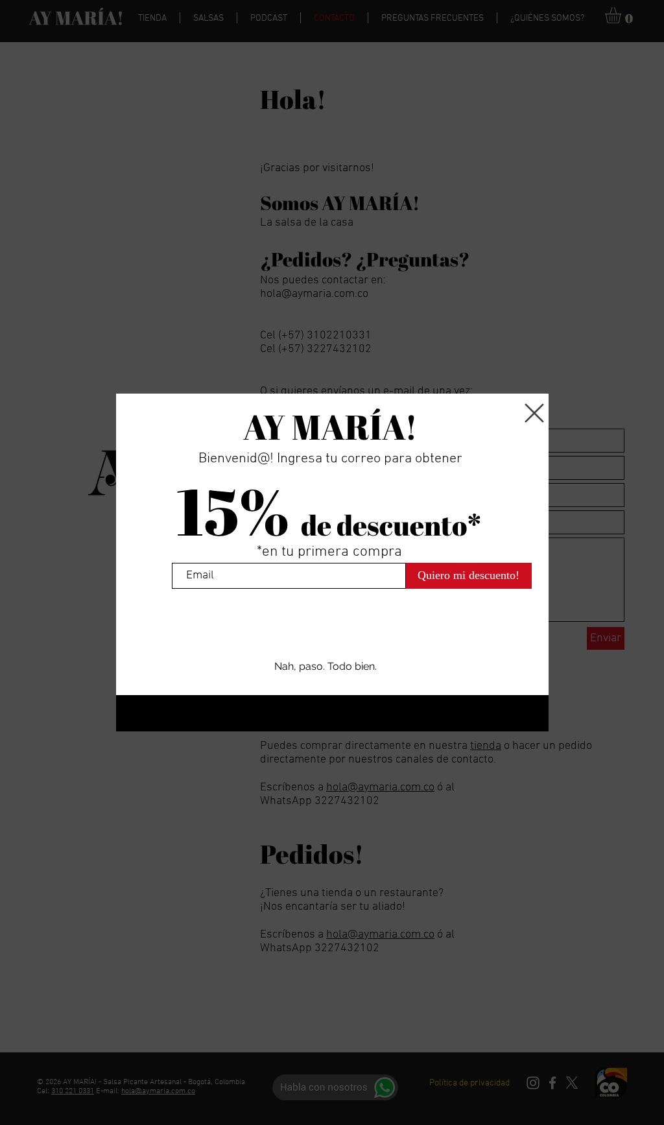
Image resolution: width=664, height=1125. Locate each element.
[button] (534, 413)
